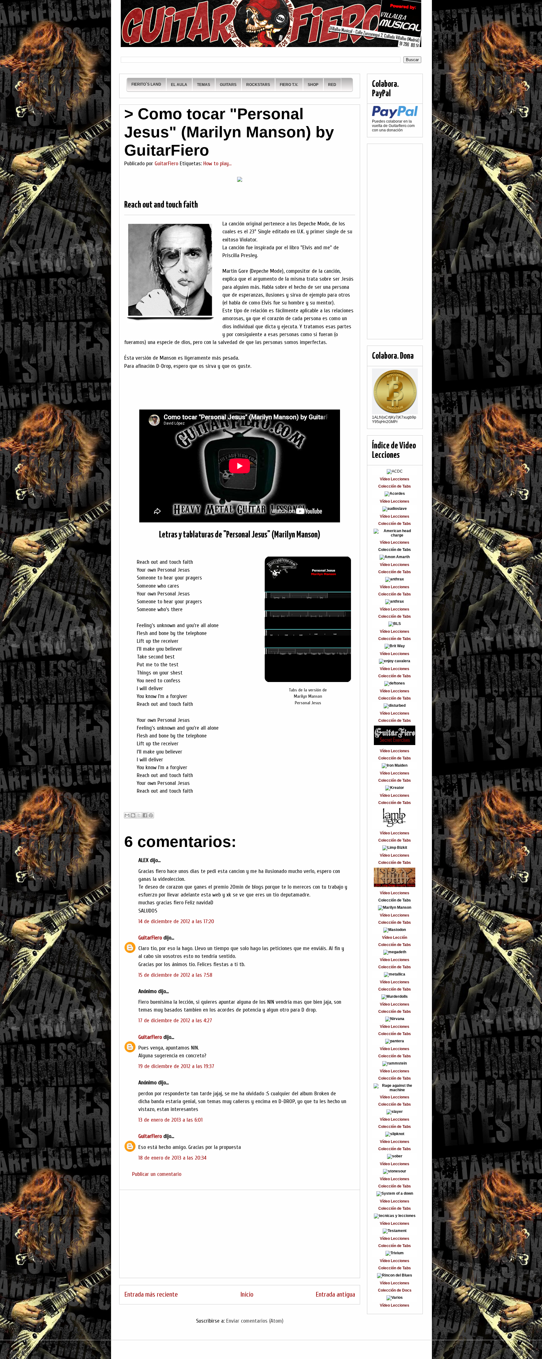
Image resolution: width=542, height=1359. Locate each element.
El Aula (179, 84)
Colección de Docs (395, 1290)
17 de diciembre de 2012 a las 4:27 (175, 1020)
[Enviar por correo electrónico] (127, 815)
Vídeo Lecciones (394, 479)
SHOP (313, 84)
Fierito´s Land (146, 84)
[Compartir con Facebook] (145, 815)
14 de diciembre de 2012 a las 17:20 (176, 921)
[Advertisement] (240, 1234)
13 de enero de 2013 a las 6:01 (170, 1120)
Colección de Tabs (394, 486)
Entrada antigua (335, 1294)
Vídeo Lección (394, 937)
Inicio (246, 1294)
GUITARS (228, 84)
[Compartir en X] (139, 815)
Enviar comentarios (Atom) (255, 1321)
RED (332, 84)
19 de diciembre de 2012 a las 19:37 (176, 1066)
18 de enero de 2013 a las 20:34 (172, 1158)
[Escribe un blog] (133, 815)
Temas (203, 84)
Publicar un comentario (156, 1174)
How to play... (217, 163)
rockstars (258, 84)
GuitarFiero (150, 937)
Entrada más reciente (151, 1294)
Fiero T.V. (289, 84)
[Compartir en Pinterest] (151, 815)
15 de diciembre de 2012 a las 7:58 (175, 975)
